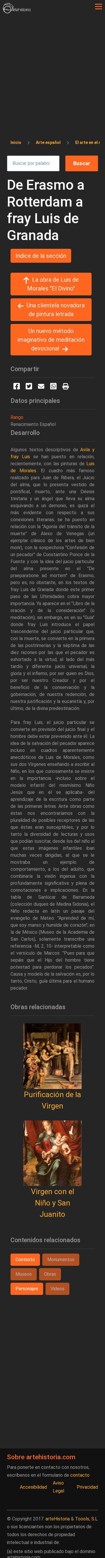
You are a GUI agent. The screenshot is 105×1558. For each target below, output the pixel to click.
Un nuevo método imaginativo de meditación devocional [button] (51, 339)
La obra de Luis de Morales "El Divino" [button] (53, 284)
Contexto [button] (25, 1259)
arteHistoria (58, 1519)
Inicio (15, 142)
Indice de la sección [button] (40, 255)
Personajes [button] (26, 1288)
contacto (80, 1475)
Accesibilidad (33, 1487)
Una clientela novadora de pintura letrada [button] (56, 310)
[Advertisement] (52, 68)
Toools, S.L (86, 1519)
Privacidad (87, 1487)
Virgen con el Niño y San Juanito (52, 1203)
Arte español (48, 142)
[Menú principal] (98, 6)
